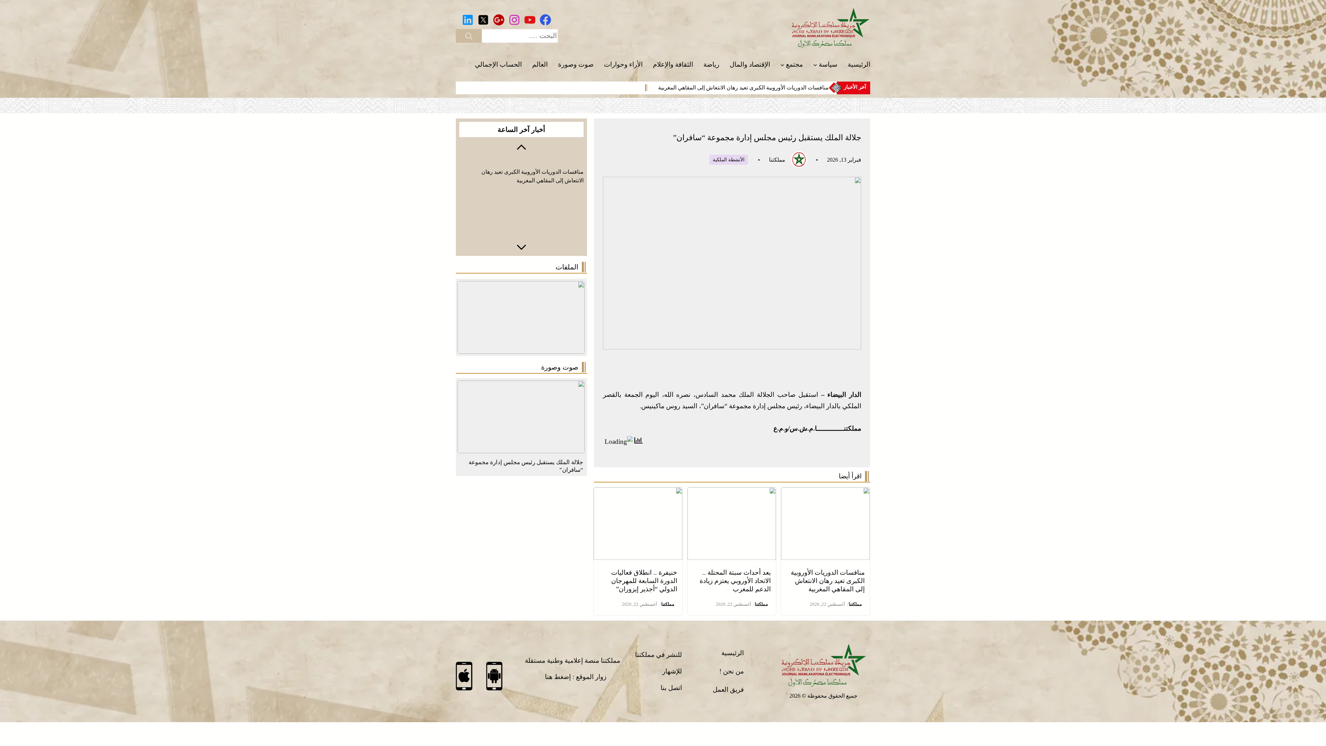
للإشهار (672, 671)
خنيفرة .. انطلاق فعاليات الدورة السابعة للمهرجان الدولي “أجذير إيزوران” (644, 581)
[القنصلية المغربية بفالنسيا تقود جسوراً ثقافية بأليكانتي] (521, 386)
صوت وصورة (559, 367)
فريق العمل (728, 689)
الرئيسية (732, 653)
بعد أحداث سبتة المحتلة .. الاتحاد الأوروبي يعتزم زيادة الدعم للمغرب (735, 581)
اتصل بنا (671, 687)
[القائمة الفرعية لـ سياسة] (815, 65)
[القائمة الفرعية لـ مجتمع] (782, 65)
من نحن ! (731, 671)
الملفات (567, 267)
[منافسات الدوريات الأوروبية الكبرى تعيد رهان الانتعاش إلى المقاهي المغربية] (825, 492)
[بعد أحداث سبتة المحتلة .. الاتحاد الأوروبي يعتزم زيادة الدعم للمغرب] (732, 492)
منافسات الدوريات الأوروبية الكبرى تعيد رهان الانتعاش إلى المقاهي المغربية (743, 87)
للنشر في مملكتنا (658, 654)
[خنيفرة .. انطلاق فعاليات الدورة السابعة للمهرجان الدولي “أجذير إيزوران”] (638, 492)
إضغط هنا (558, 676)
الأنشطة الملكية (728, 159)
